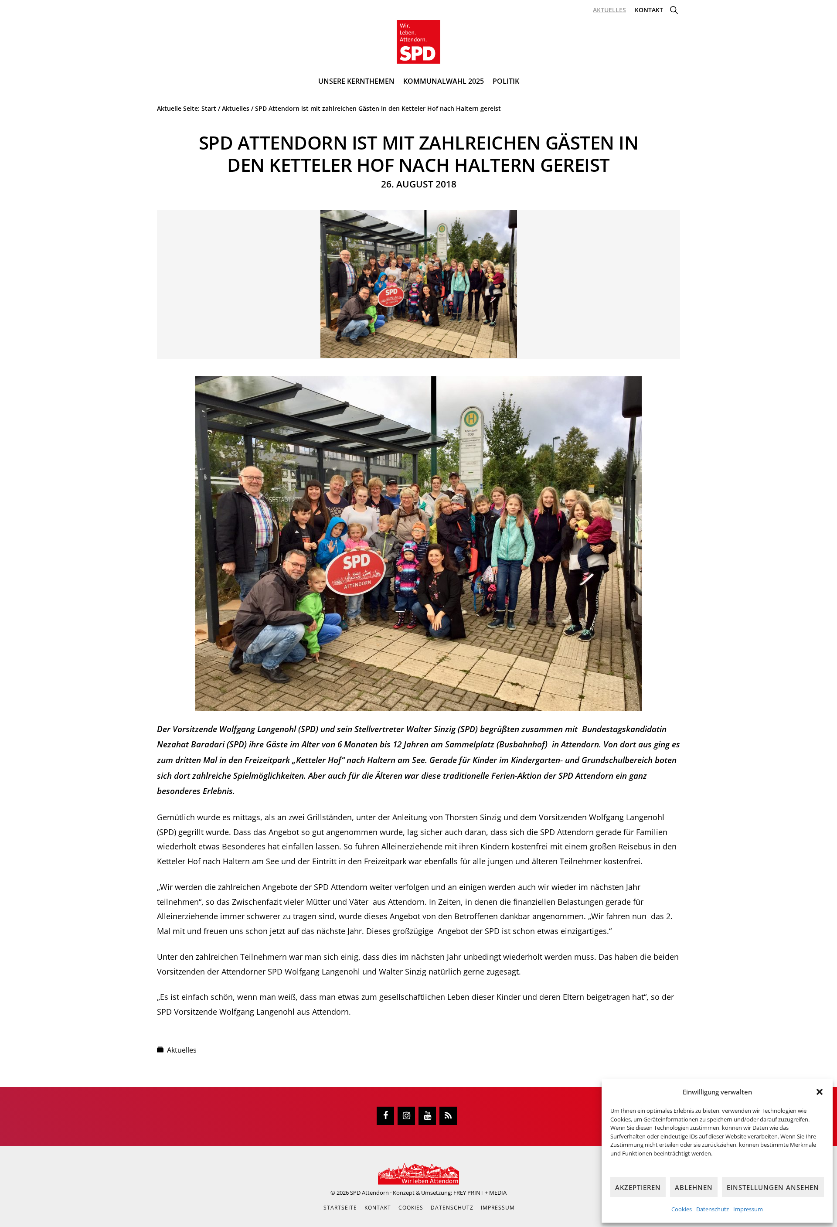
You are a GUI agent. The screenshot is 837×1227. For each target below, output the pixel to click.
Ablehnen (694, 1187)
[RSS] (448, 1116)
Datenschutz (712, 1209)
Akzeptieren (638, 1187)
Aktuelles (182, 1050)
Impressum (748, 1209)
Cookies (681, 1209)
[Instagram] (406, 1116)
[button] (819, 1091)
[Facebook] (385, 1116)
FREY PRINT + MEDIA (480, 1192)
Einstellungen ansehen (773, 1187)
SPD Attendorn (369, 1192)
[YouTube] (427, 1116)
